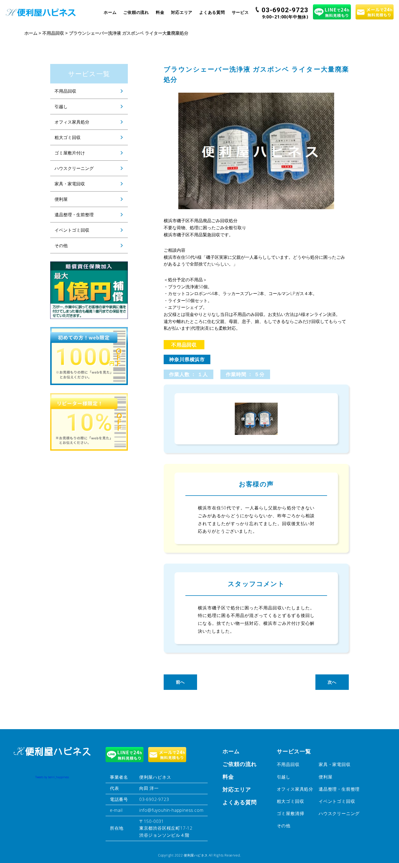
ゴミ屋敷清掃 (290, 813)
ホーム (110, 12)
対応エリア (181, 12)
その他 (61, 245)
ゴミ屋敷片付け (70, 153)
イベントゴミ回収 (72, 230)
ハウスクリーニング (74, 168)
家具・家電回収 (70, 184)
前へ (180, 682)
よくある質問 (212, 12)
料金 (160, 12)
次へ (332, 682)
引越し (61, 106)
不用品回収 (65, 91)
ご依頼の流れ (136, 12)
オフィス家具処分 (72, 122)
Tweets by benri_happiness (52, 777)
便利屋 (61, 199)
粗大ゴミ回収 (68, 137)
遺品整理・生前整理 (74, 215)
